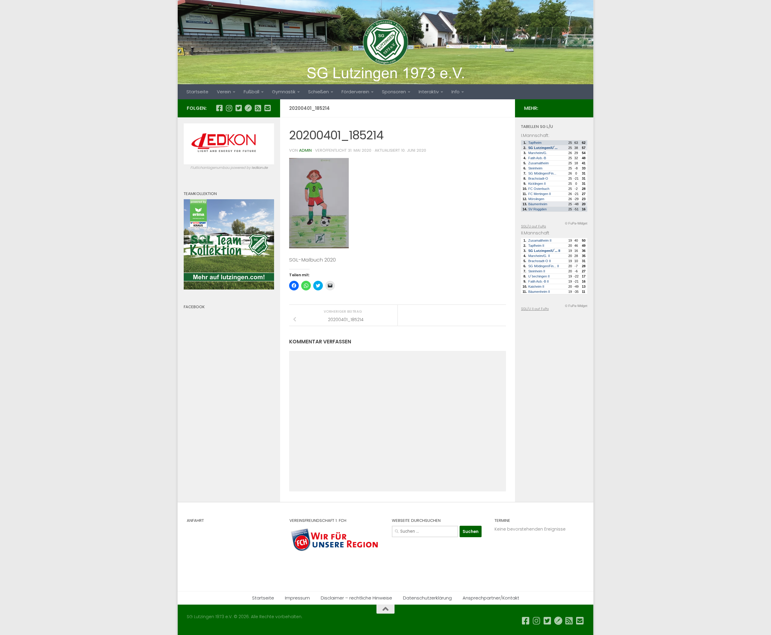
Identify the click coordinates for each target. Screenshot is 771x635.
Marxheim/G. (537, 153)
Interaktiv (429, 91)
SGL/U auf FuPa (533, 226)
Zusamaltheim (538, 163)
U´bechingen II (539, 276)
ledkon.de (259, 167)
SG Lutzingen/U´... (542, 148)
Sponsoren (394, 91)
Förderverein (355, 91)
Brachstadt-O (538, 178)
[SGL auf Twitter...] (238, 108)
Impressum (297, 598)
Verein (224, 91)
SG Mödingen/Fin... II (543, 266)
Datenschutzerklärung (427, 598)
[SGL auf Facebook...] (219, 108)
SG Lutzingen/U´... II (544, 250)
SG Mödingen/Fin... (542, 173)
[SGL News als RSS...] (257, 108)
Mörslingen (536, 199)
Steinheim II (536, 271)
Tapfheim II (536, 245)
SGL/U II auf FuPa (535, 308)
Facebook (194, 307)
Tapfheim (535, 142)
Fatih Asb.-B (537, 158)
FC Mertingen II (539, 194)
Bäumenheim (537, 204)
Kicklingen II (537, 183)
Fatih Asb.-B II (538, 281)
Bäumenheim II (539, 291)
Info (455, 91)
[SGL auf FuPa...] (248, 108)
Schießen (318, 91)
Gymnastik (283, 91)
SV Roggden (537, 209)
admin (305, 150)
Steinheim (535, 168)
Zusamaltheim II (539, 240)
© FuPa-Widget (576, 223)
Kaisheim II (536, 286)
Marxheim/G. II (539, 256)
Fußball (251, 91)
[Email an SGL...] (267, 108)
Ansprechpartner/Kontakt (491, 598)
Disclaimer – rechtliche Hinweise (356, 598)
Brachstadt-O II (539, 261)
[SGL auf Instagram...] (229, 108)
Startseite (197, 91)
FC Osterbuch (538, 188)
